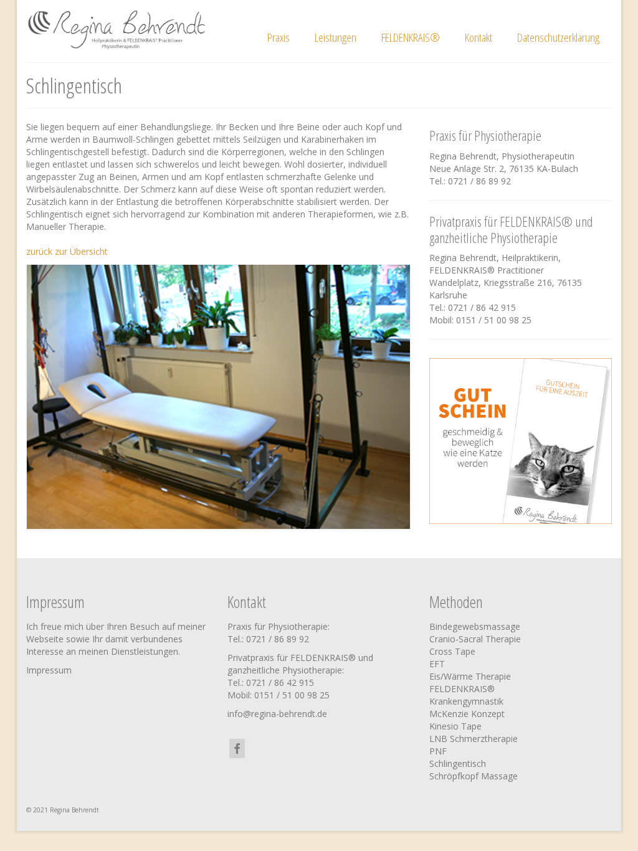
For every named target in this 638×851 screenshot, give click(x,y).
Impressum (49, 670)
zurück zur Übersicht (67, 251)
